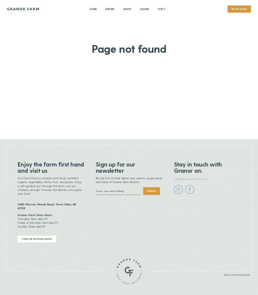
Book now (239, 8)
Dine (93, 8)
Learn (144, 8)
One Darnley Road (240, 274)
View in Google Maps (37, 238)
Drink (110, 8)
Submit (151, 190)
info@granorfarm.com (190, 179)
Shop (127, 8)
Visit (161, 8)
